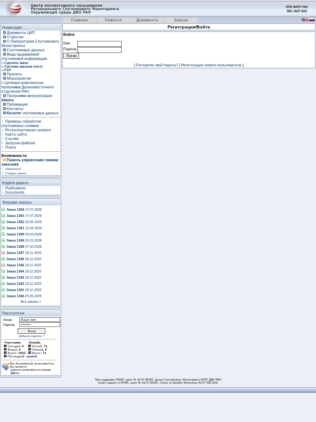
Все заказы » (31, 301)
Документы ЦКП (21, 33)
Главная (79, 20)
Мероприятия (19, 78)
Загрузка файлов (20, 143)
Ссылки (12, 139)
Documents (14, 192)
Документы (147, 20)
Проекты (14, 74)
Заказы (181, 20)
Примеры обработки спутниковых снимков (21, 123)
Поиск (10, 147)
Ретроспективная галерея (28, 130)
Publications (15, 188)
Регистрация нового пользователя (211, 65)
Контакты (15, 109)
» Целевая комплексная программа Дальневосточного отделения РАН (28, 87)
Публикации (17, 104)
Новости (113, 20)
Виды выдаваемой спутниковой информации (24, 56)
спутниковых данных (33, 113)
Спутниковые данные (26, 50)
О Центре (15, 37)
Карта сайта (16, 134)
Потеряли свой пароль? (157, 65)
